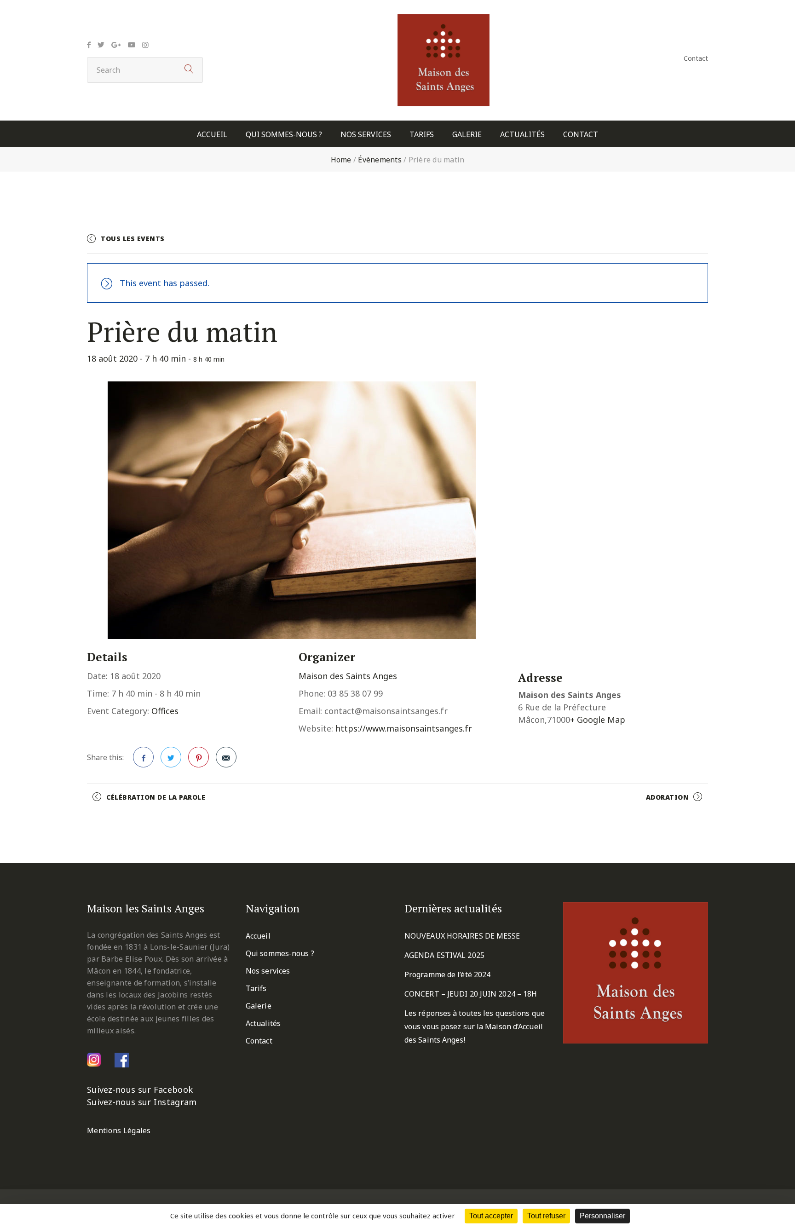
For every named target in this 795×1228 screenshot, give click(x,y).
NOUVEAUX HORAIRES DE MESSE (462, 936)
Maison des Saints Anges (348, 675)
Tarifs (421, 134)
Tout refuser (546, 1216)
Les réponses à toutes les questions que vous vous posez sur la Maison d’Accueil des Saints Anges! (474, 1026)
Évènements (380, 160)
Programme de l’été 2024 (447, 974)
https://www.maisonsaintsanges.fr (403, 728)
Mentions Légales (119, 1130)
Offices (165, 710)
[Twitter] (101, 44)
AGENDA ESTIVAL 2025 (444, 955)
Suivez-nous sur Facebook (140, 1089)
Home (341, 160)
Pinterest (198, 757)
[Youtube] (131, 44)
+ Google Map (597, 719)
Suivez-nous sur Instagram (142, 1101)
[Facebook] (89, 44)
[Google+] (116, 44)
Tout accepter (491, 1216)
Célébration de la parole (155, 797)
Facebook (143, 757)
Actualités (522, 134)
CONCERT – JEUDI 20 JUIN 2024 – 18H (470, 994)
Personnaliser (602, 1216)
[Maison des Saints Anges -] (444, 20)
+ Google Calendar (607, 242)
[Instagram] (145, 44)
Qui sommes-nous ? (284, 134)
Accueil (212, 134)
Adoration (667, 797)
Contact (696, 58)
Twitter (171, 757)
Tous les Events (133, 238)
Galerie (467, 134)
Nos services (365, 134)
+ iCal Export (681, 242)
